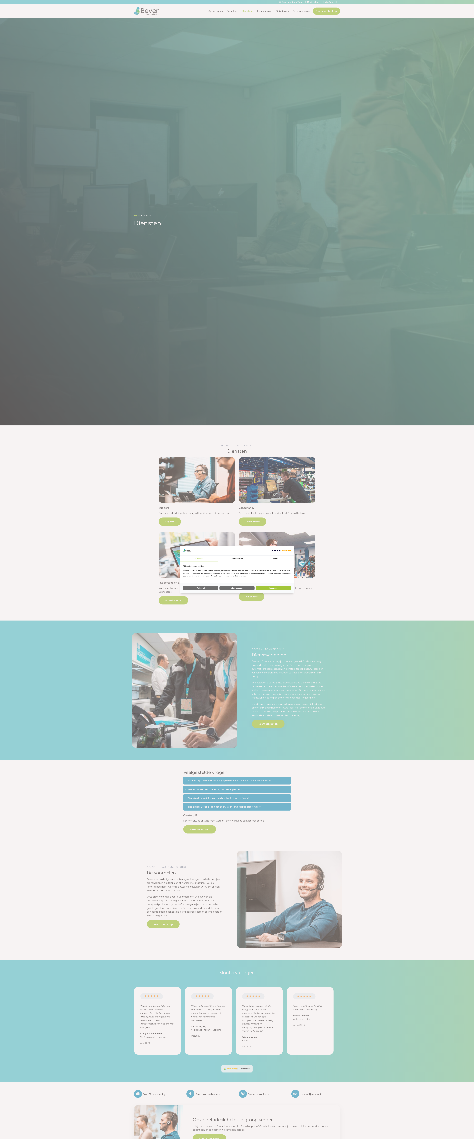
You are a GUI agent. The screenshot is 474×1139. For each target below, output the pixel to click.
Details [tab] (275, 558)
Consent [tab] (199, 558)
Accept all (273, 588)
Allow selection (237, 588)
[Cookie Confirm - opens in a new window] (281, 550)
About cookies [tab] (237, 558)
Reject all (201, 588)
